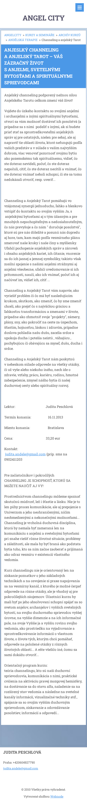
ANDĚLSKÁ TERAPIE (23, 40)
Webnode (56, 796)
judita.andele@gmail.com (25, 454)
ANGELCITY (12, 35)
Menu (79, 7)
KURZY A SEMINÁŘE (39, 35)
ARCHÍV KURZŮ (69, 35)
